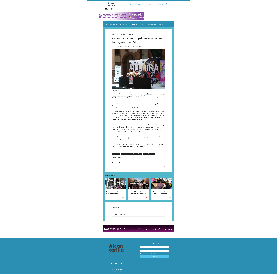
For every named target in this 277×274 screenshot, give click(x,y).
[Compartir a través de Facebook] (112, 162)
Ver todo (170, 175)
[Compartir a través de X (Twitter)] (116, 162)
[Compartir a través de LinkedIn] (119, 162)
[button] (121, 16)
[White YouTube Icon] (120, 263)
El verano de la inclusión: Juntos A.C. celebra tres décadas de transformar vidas (160, 192)
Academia (134, 24)
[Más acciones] (164, 34)
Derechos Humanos (151, 24)
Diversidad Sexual (137, 153)
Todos (106, 24)
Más (160, 24)
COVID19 (142, 24)
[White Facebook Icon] (112, 263)
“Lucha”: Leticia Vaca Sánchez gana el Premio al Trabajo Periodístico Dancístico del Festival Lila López (138, 192)
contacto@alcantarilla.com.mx (116, 269)
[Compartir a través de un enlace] (123, 162)
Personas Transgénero (149, 153)
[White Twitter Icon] (116, 263)
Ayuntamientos (114, 24)
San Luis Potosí (116, 153)
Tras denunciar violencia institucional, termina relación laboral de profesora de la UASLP (113, 192)
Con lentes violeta (124, 24)
